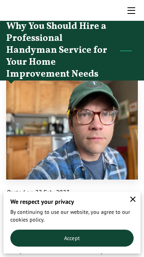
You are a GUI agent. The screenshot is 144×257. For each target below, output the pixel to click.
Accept (72, 238)
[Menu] (130, 10)
